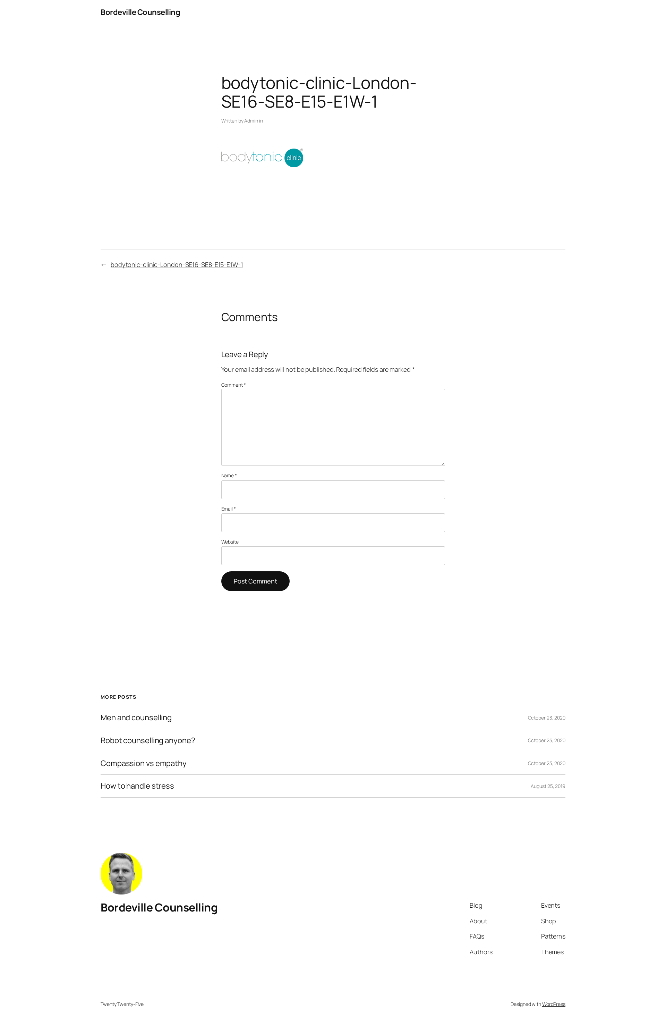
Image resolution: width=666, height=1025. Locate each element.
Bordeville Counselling (140, 12)
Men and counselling (136, 717)
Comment (233, 384)
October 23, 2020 (546, 717)
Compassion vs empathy (144, 763)
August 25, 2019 (548, 786)
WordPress (553, 1004)
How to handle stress (137, 786)
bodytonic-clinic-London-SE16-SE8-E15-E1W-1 (177, 264)
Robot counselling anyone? (148, 740)
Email (228, 508)
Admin (251, 120)
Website (230, 541)
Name (229, 475)
